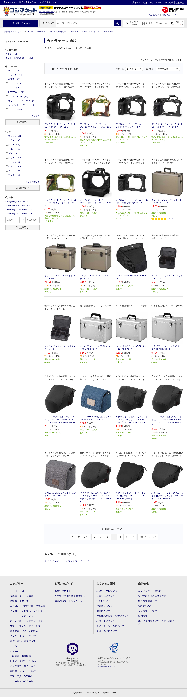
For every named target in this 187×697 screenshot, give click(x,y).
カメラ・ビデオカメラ (36, 32)
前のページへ (81, 537)
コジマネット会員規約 (150, 591)
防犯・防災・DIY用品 (21, 676)
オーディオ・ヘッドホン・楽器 (26, 621)
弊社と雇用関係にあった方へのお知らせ (157, 622)
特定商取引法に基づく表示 (152, 596)
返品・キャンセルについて (110, 626)
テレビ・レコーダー (20, 591)
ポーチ (90, 561)
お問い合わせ (167, 15)
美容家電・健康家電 (20, 656)
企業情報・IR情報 (147, 611)
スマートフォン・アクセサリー (26, 626)
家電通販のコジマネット (13, 32)
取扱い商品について (106, 591)
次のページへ (147, 537)
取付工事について (105, 621)
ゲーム (13, 646)
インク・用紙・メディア (23, 636)
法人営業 (169, 2)
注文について (103, 601)
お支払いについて (105, 606)
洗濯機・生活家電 (19, 601)
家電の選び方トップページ (69, 601)
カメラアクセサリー (58, 32)
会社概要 (180, 2)
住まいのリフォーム (152, 2)
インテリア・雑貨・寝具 (23, 666)
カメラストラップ (72, 561)
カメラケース (109, 32)
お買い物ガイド (153, 15)
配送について (103, 611)
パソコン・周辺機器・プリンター (27, 611)
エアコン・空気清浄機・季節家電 (27, 606)
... (101, 537)
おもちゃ (14, 651)
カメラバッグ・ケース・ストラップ (85, 32)
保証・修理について (106, 631)
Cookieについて (146, 606)
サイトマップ (179, 15)
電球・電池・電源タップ (23, 641)
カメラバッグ (51, 561)
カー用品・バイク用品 (21, 681)
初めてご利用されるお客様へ (70, 596)
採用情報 (143, 616)
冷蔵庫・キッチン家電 (21, 596)
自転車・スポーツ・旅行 (23, 671)
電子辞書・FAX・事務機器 (24, 631)
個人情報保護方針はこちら (106, 666)
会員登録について (105, 596)
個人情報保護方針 (147, 601)
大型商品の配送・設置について (112, 616)
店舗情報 (136, 2)
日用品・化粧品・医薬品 (23, 661)
